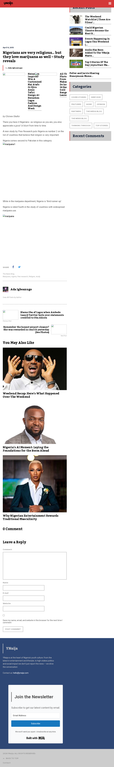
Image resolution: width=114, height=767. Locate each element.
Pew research (22, 277)
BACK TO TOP (12, 758)
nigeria (14, 277)
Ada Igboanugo (15, 68)
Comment (7, 549)
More (89, 104)
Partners (76, 111)
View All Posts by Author (12, 297)
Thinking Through (81, 125)
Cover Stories (78, 97)
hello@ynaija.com (21, 673)
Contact (6, 763)
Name (5, 583)
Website (7, 603)
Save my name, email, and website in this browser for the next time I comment (32, 621)
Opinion (101, 104)
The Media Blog (94, 111)
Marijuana (6, 277)
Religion (32, 277)
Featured (76, 104)
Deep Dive (96, 97)
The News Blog (8, 274)
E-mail (5, 593)
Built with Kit (35, 737)
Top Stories (102, 125)
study (38, 277)
